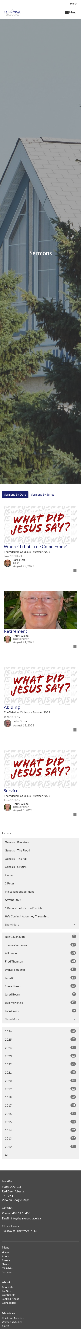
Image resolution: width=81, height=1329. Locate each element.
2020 (40, 1081)
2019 (40, 1089)
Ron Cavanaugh (40, 936)
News (5, 1264)
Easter (9, 875)
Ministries (8, 1268)
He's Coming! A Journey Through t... (27, 916)
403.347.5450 (21, 1213)
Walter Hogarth (40, 969)
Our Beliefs (8, 1294)
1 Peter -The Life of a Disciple (23, 908)
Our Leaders (9, 1302)
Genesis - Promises (17, 842)
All (6, 1155)
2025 (40, 1039)
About (5, 1256)
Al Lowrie (40, 953)
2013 (40, 1138)
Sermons (7, 1271)
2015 (40, 1122)
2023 (40, 1056)
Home (5, 1252)
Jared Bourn (40, 994)
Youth (5, 1325)
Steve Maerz (40, 986)
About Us (7, 1287)
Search (73, 3)
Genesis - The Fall (16, 858)
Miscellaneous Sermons (19, 891)
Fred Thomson (40, 961)
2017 (40, 1105)
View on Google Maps (15, 1200)
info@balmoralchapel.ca (26, 1218)
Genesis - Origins (16, 866)
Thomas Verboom (40, 945)
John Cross (40, 1011)
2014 (40, 1130)
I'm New (6, 1290)
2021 (40, 1072)
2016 (40, 1113)
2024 (40, 1048)
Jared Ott (40, 978)
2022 (40, 1064)
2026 (40, 1031)
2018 (40, 1097)
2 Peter (9, 883)
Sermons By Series (42, 494)
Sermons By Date (15, 494)
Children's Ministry (13, 1317)
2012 (40, 1146)
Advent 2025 (13, 899)
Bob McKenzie (40, 1002)
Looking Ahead (10, 1298)
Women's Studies (12, 1321)
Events (6, 1260)
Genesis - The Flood (17, 850)
